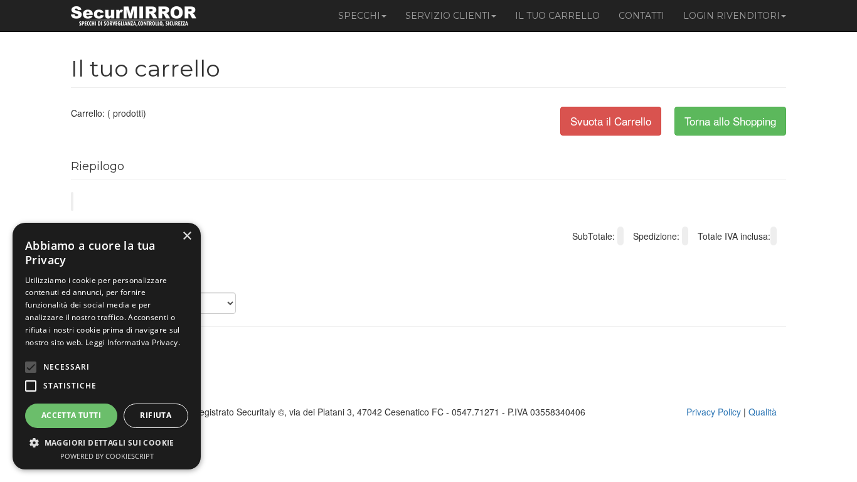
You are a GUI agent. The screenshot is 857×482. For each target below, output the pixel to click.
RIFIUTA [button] (155, 415)
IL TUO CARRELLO (557, 15)
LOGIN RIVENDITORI (731, 15)
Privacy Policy (713, 411)
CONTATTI (641, 15)
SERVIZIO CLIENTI (447, 15)
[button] (106, 442)
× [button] (186, 236)
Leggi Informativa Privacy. (132, 342)
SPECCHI (359, 15)
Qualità (762, 411)
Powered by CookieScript (107, 456)
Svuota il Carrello (610, 121)
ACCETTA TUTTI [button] (71, 415)
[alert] (107, 346)
